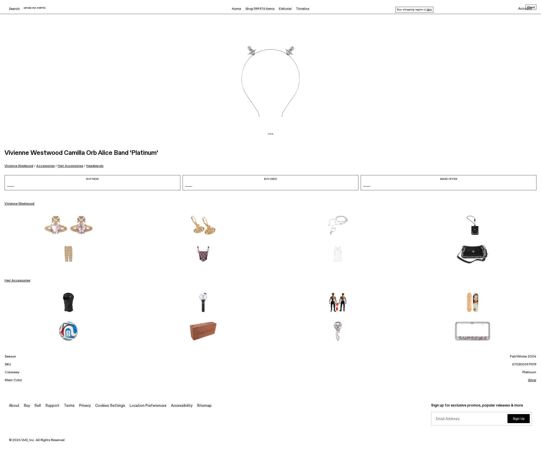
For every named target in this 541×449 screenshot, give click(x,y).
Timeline (302, 9)
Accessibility (181, 406)
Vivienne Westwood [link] (19, 203)
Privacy (85, 406)
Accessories (45, 165)
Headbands (94, 165)
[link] (68, 225)
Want (531, 7)
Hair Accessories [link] (17, 280)
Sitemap (204, 406)
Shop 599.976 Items (259, 9)
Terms (69, 406)
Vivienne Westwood (19, 165)
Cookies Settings (110, 406)
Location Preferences (148, 406)
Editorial (285, 9)
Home (236, 9)
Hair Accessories (70, 165)
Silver (532, 380)
